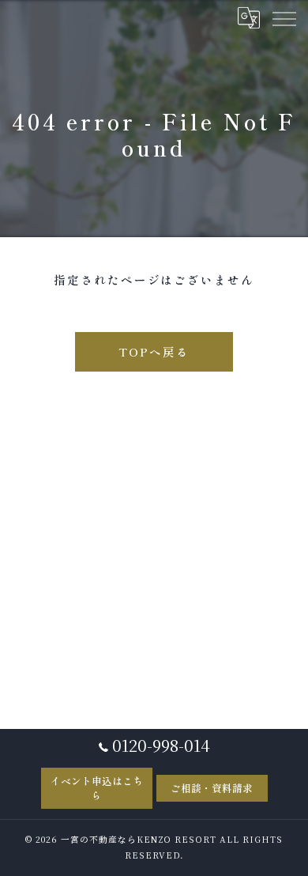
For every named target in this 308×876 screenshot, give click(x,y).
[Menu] (283, 17)
